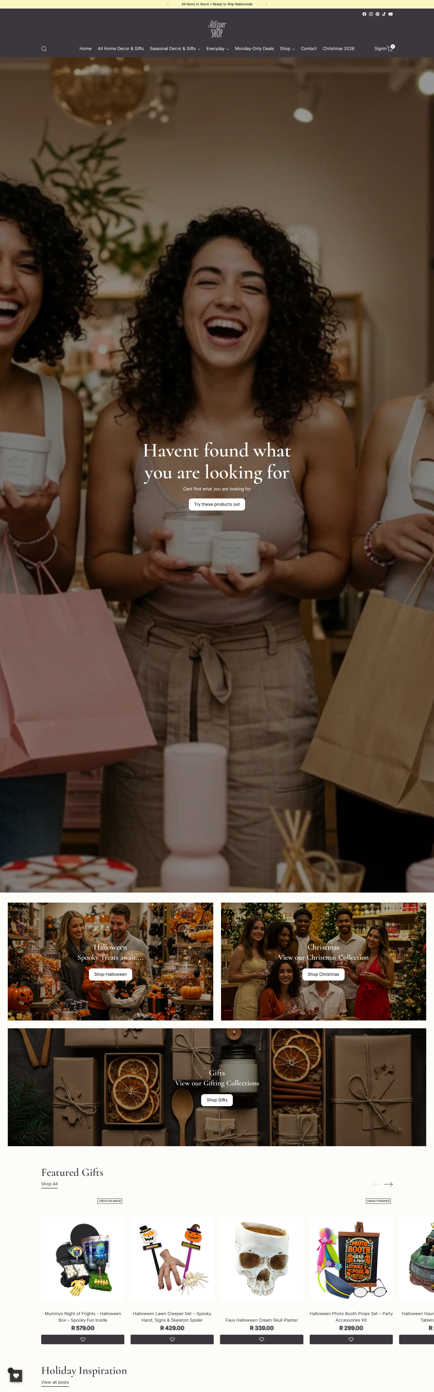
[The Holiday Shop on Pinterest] (377, 14)
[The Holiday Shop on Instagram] (371, 14)
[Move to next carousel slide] (388, 1184)
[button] (82, 1339)
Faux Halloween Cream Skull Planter (262, 1320)
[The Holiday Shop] (217, 29)
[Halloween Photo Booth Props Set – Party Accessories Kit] (351, 1258)
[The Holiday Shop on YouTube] (390, 14)
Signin (379, 48)
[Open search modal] (44, 49)
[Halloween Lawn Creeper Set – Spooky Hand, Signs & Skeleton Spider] (172, 1258)
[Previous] (168, 4)
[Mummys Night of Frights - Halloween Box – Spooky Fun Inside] (82, 1258)
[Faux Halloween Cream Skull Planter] (261, 1258)
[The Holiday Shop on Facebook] (364, 14)
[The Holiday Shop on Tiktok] (384, 14)
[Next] (266, 4)
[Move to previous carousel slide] (377, 1184)
